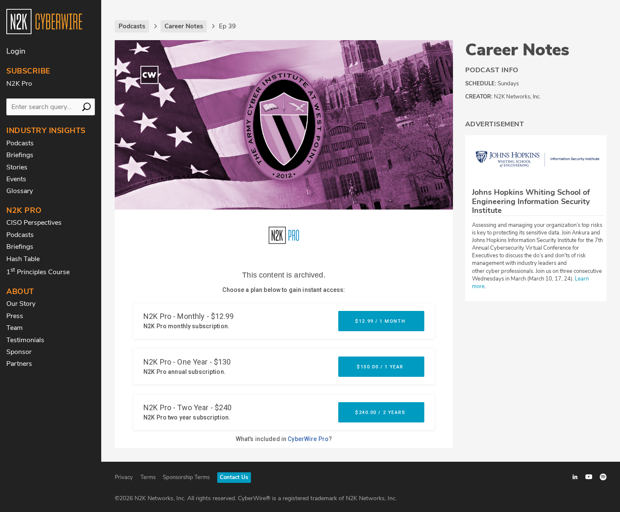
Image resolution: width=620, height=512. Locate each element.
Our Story (20, 303)
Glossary (19, 191)
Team (14, 327)
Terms (148, 477)
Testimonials (25, 340)
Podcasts (20, 143)
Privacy (124, 477)
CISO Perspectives (34, 222)
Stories (16, 167)
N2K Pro (19, 83)
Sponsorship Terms (186, 477)
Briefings (19, 155)
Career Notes (517, 49)
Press (14, 316)
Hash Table (23, 259)
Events (16, 179)
